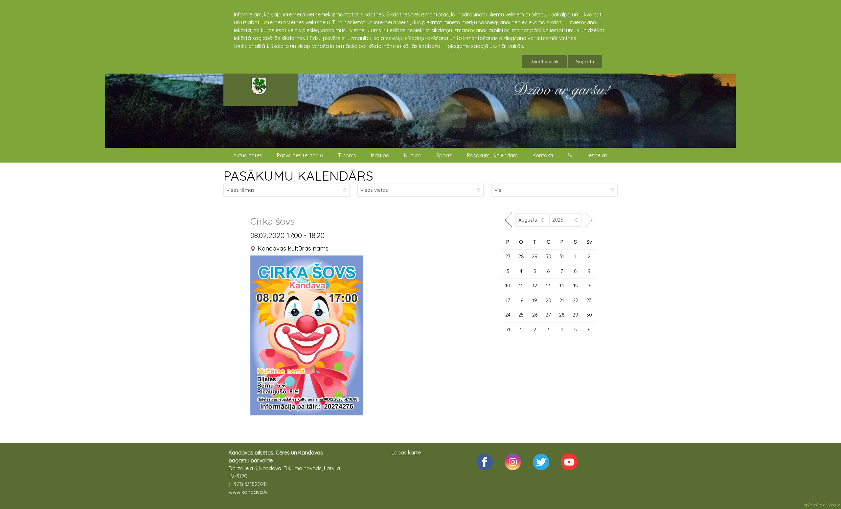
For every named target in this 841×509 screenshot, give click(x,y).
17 (508, 300)
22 (575, 300)
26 (534, 315)
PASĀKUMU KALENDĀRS (298, 175)
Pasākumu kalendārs (492, 155)
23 (589, 300)
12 (535, 285)
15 (575, 285)
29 (534, 256)
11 (521, 285)
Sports (444, 155)
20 (548, 300)
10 (507, 285)
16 (589, 285)
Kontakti (543, 155)
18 (521, 300)
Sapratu (585, 61)
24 (508, 315)
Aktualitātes (247, 155)
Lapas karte (406, 452)
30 (548, 256)
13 (548, 285)
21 (561, 300)
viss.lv (834, 504)
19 (534, 300)
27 (508, 256)
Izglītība (380, 155)
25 (521, 315)
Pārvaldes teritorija (300, 155)
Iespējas (598, 155)
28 (521, 256)
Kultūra (412, 155)
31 (561, 256)
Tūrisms (347, 155)
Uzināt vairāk (544, 61)
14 (561, 285)
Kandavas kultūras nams (293, 248)
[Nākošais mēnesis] (589, 219)
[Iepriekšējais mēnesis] (508, 219)
